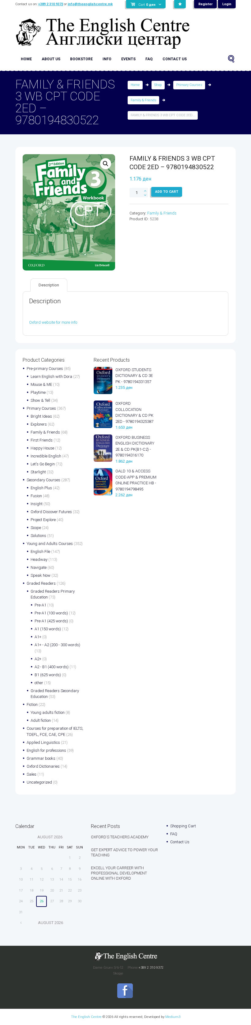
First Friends (42, 440)
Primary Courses (189, 85)
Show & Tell (40, 400)
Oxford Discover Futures (51, 511)
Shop (158, 85)
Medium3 (172, 1017)
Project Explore (43, 519)
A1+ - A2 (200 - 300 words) (57, 645)
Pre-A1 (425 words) (51, 621)
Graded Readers (41, 583)
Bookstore (81, 59)
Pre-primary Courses (45, 368)
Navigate (39, 567)
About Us (51, 59)
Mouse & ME (41, 384)
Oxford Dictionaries (43, 766)
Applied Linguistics (43, 742)
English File (40, 551)
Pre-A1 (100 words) (51, 613)
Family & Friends (143, 100)
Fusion (36, 496)
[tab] (48, 285)
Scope (36, 527)
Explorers (39, 424)
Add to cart (166, 191)
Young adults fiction (48, 712)
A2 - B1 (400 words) (52, 667)
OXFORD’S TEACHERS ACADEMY (119, 837)
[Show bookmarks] (180, 4)
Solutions (38, 535)
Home (26, 59)
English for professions (46, 750)
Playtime (38, 392)
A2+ (38, 659)
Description (49, 285)
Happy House (42, 448)
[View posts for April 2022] (21, 923)
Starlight (38, 472)
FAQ (149, 59)
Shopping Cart (183, 826)
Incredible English (46, 456)
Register (205, 4)
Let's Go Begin (43, 464)
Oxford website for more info (53, 322)
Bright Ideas (41, 416)
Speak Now (41, 575)
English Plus (41, 488)
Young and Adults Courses (50, 543)
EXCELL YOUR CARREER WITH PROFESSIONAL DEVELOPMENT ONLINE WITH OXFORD (119, 873)
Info (107, 59)
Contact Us (175, 59)
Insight (37, 503)
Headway (39, 559)
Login (226, 4)
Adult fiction (41, 720)
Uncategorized (39, 782)
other (39, 682)
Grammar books (41, 758)
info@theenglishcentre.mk (90, 4)
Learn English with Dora (51, 376)
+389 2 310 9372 (50, 4)
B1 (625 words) (48, 675)
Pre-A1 (40, 605)
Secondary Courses (43, 480)
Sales (31, 774)
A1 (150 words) (48, 629)
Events (128, 59)
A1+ (38, 637)
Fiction (32, 704)
